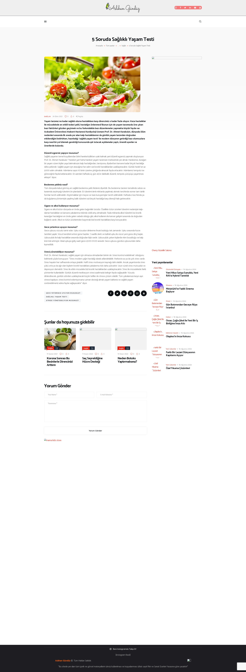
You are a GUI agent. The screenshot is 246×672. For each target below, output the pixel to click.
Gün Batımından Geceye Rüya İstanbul (181, 306)
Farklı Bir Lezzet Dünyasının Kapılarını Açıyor (180, 354)
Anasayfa (99, 46)
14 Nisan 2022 (123, 354)
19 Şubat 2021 (52, 354)
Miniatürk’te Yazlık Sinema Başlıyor (180, 290)
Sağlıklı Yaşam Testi (56, 297)
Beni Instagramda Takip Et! (124, 649)
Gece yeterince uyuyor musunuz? (63, 293)
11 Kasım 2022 (87, 354)
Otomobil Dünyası (173, 269)
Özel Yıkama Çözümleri (178, 368)
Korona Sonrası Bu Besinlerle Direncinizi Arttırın (60, 362)
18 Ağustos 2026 (189, 269)
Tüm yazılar (110, 45)
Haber (168, 317)
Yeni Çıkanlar (171, 349)
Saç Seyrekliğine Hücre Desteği (92, 360)
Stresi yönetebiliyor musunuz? (62, 300)
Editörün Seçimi (172, 333)
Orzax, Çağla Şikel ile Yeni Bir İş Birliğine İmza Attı (182, 322)
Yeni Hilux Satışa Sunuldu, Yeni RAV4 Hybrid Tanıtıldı (182, 274)
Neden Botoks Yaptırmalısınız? (127, 360)
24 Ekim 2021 (58, 116)
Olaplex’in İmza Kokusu (178, 336)
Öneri (168, 301)
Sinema (169, 285)
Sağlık (124, 46)
